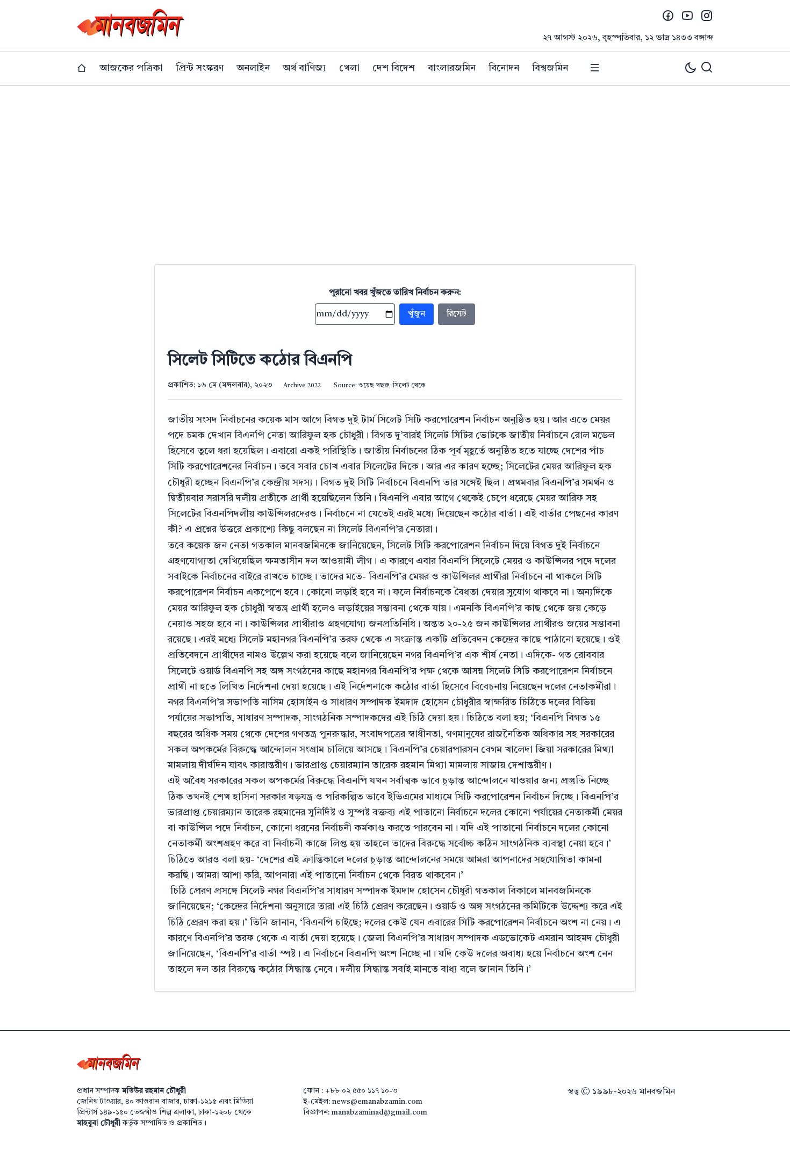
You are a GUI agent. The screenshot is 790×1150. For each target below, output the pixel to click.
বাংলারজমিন (452, 68)
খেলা (349, 68)
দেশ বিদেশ (393, 68)
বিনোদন (504, 68)
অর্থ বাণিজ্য (304, 68)
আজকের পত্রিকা (131, 68)
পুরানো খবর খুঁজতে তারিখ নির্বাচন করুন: (395, 292)
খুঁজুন (416, 314)
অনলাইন (253, 68)
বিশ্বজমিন (550, 68)
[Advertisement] (395, 166)
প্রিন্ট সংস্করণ (200, 68)
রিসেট (456, 314)
